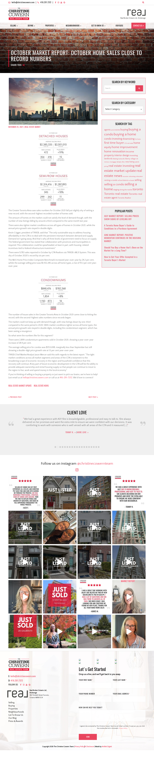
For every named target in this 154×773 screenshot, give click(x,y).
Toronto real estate (116, 193)
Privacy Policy (123, 728)
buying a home (125, 134)
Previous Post (16, 397)
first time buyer (114, 143)
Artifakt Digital (107, 747)
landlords (108, 159)
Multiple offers (121, 162)
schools (131, 180)
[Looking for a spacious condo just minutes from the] (60, 562)
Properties (50, 25)
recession (125, 176)
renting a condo (110, 180)
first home (138, 139)
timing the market (126, 190)
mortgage (113, 162)
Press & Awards (15, 721)
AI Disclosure (89, 747)
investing (134, 155)
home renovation (114, 151)
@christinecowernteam (95, 464)
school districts (123, 180)
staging (116, 190)
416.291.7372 (45, 2)
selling (138, 180)
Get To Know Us (15, 715)
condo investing (113, 138)
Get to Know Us (97, 25)
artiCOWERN (115, 130)
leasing (115, 159)
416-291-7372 (66, 377)
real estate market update (20, 385)
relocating (132, 176)
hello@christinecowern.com (23, 2)
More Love (82, 440)
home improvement (125, 147)
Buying (31, 25)
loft (137, 159)
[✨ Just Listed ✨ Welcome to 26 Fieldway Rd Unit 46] (25, 562)
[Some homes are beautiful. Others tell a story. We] (25, 527)
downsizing (128, 139)
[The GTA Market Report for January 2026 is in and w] (25, 597)
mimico (106, 162)
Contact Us (137, 25)
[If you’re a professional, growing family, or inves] (129, 562)
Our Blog (119, 25)
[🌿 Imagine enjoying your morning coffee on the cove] (60, 493)
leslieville (121, 159)
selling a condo (114, 184)
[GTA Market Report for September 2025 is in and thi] (129, 597)
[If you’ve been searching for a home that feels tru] (94, 527)
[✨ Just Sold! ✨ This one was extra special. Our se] (25, 631)
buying (124, 129)
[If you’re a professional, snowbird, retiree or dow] (60, 631)
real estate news (41, 385)
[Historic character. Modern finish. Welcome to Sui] (94, 493)
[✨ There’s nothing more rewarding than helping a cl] (94, 597)
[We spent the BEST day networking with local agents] (60, 527)
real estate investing (121, 166)
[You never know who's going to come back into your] (25, 493)
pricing (106, 166)
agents (107, 129)
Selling (13, 25)
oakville (137, 162)
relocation (139, 176)
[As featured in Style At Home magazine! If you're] (94, 562)
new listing (129, 162)
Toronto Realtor (124, 198)
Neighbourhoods (73, 25)
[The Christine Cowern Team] (18, 14)
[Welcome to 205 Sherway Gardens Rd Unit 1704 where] (129, 527)
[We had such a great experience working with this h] (129, 493)
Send (88, 737)
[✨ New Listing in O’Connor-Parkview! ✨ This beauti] (94, 631)
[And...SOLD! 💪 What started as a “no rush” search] (60, 597)
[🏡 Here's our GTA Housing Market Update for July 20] (129, 631)
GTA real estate (128, 143)
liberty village (130, 159)
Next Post (93, 397)
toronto (138, 189)
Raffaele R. (69, 440)
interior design (121, 155)
